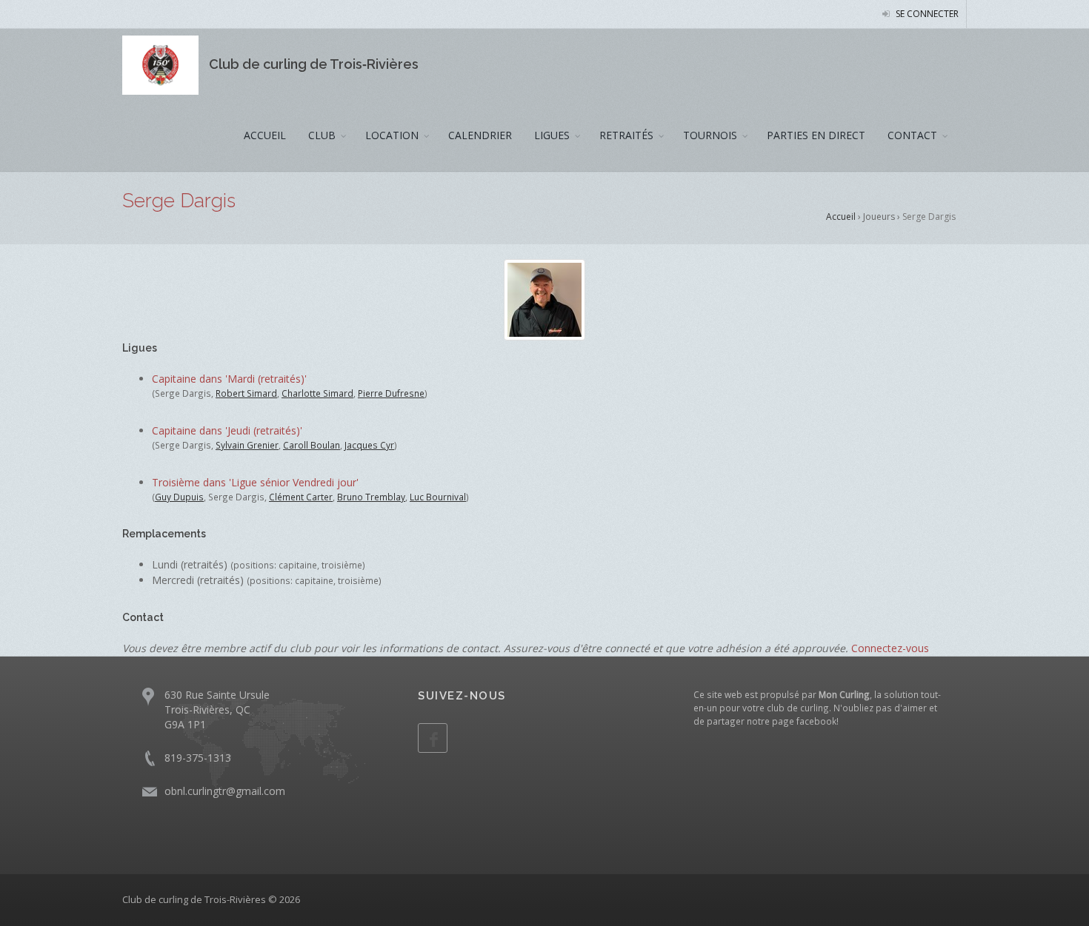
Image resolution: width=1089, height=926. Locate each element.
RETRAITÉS (626, 135)
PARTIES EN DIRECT (816, 135)
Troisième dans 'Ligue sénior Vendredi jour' (255, 482)
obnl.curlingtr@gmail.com (224, 791)
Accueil (841, 216)
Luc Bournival (438, 497)
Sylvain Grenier (247, 445)
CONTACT (912, 135)
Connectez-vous (890, 648)
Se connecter (926, 13)
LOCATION (392, 135)
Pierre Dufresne (391, 393)
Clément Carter (301, 497)
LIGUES (552, 135)
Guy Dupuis (179, 497)
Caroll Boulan (311, 445)
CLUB (322, 135)
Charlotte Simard (317, 393)
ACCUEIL (265, 135)
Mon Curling (844, 694)
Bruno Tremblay (371, 497)
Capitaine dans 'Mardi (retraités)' (229, 379)
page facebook (804, 721)
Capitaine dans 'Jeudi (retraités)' (227, 430)
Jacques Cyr (369, 445)
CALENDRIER (480, 135)
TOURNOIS (710, 135)
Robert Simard (246, 393)
